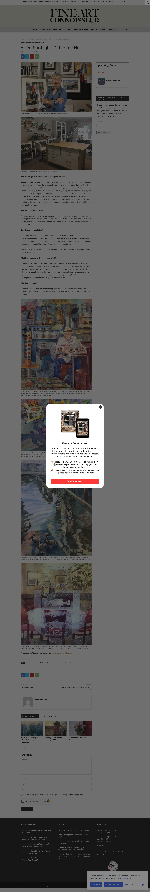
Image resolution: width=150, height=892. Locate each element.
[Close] (100, 407)
